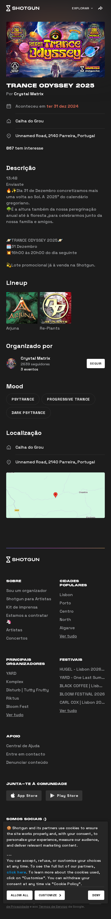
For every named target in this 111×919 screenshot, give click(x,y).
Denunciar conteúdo (27, 762)
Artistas (14, 630)
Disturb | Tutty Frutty (27, 690)
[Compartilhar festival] (100, 8)
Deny (96, 895)
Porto (65, 603)
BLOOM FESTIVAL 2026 (82, 694)
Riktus (12, 698)
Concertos (16, 638)
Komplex (14, 681)
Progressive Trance (68, 399)
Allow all (19, 895)
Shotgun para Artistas (28, 599)
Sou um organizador (26, 590)
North (65, 619)
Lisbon (66, 594)
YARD (11, 673)
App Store (27, 795)
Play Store (67, 795)
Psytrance (23, 399)
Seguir (96, 363)
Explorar (80, 8)
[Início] (22, 8)
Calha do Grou (29, 447)
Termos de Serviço (53, 907)
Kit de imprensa (22, 607)
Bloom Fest (17, 706)
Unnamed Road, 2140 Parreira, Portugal (55, 462)
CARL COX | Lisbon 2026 (83, 702)
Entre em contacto (25, 754)
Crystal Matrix (28, 94)
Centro (67, 611)
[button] (96, 363)
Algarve (67, 628)
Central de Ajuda (23, 745)
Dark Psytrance (28, 412)
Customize (48, 895)
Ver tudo (68, 636)
